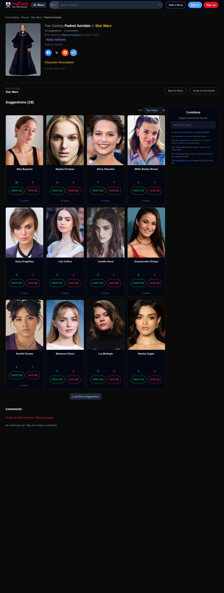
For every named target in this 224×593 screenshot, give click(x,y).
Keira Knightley (24, 261)
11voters (105, 201)
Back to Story (175, 90)
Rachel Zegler (146, 353)
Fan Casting (12, 17)
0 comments (71, 30)
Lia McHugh (106, 353)
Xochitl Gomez (24, 353)
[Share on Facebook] (48, 52)
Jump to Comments (204, 90)
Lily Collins (65, 261)
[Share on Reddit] (65, 52)
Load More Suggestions (85, 396)
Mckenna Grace (65, 353)
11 (16, 182)
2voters (24, 385)
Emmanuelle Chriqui (146, 261)
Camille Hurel (106, 261)
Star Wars (36, 17)
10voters (65, 201)
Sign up (211, 4)
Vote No (33, 191)
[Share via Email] (73, 52)
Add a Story (176, 4)
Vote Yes (16, 191)
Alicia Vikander (106, 169)
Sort (140, 110)
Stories (25, 17)
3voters (24, 293)
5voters (146, 201)
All (52, 5)
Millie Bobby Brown (146, 169)
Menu (41, 4)
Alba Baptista (24, 169)
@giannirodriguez (71, 34)
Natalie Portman (65, 169)
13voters (24, 201)
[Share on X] (56, 52)
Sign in (195, 4)
